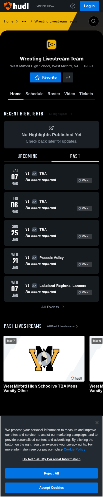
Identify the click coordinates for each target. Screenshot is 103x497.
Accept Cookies (51, 488)
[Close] (97, 422)
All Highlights (58, 113)
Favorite (49, 77)
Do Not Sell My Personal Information (51, 459)
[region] (51, 456)
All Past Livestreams (61, 326)
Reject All (51, 473)
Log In (89, 5)
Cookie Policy (74, 449)
